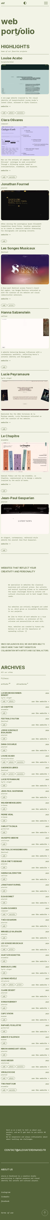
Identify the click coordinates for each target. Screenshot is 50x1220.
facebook (5, 1201)
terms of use (7, 1212)
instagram (5, 1192)
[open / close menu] (46, 3)
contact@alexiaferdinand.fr (25, 1150)
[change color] (25, 3)
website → (5, 106)
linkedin (5, 1196)
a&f (3, 3)
